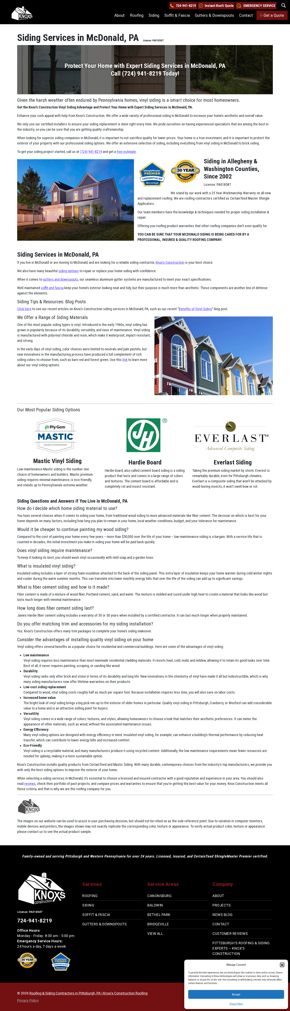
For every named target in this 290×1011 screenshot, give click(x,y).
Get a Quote (274, 15)
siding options (68, 271)
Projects (221, 905)
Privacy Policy (236, 1004)
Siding (154, 15)
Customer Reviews (230, 933)
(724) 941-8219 (91, 152)
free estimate (126, 152)
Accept (236, 994)
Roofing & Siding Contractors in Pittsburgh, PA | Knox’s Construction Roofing (88, 993)
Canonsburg (159, 896)
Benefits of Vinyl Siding (195, 309)
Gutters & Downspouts (214, 15)
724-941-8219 (186, 6)
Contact (246, 15)
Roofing (136, 15)
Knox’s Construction (170, 262)
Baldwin (155, 905)
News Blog (222, 915)
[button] (282, 965)
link (125, 360)
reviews (30, 784)
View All (155, 933)
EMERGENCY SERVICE (259, 6)
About (119, 15)
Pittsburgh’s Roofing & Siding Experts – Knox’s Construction (241, 948)
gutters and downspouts (60, 279)
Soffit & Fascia (177, 15)
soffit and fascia (52, 288)
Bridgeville (158, 924)
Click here (24, 309)
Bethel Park (158, 915)
